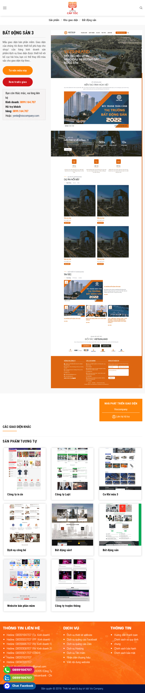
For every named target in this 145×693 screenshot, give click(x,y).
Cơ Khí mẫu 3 (110, 494)
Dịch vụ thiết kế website (79, 634)
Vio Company (96, 688)
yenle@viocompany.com (26, 115)
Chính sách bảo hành (125, 648)
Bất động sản (89, 20)
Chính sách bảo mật (124, 652)
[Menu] (5, 8)
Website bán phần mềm (21, 605)
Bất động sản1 (63, 550)
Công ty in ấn (15, 494)
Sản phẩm (54, 20)
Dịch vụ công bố (16, 550)
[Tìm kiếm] (141, 8)
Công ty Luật (62, 494)
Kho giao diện (70, 20)
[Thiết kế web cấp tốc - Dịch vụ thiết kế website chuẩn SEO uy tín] (72, 8)
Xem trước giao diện (18, 83)
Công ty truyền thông (67, 605)
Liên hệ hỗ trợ (123, 416)
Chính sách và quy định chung (126, 641)
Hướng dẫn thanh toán (126, 634)
